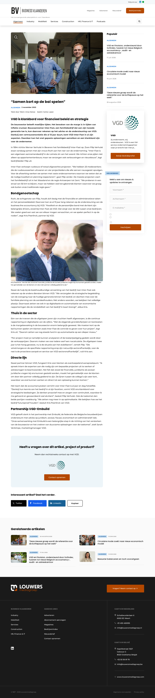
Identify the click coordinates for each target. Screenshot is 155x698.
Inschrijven (125, 227)
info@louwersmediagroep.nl (129, 628)
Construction (68, 21)
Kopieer (75, 503)
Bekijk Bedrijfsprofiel (125, 156)
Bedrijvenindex (135, 11)
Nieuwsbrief (116, 11)
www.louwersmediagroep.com (130, 677)
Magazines (91, 11)
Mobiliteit (42, 21)
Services (54, 21)
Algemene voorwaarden (122, 692)
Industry (30, 21)
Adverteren (103, 11)
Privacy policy (139, 692)
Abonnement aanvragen (55, 620)
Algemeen (18, 21)
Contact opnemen (52, 638)
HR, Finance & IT (85, 21)
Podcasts (101, 21)
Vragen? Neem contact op (124, 588)
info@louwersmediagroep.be (130, 664)
